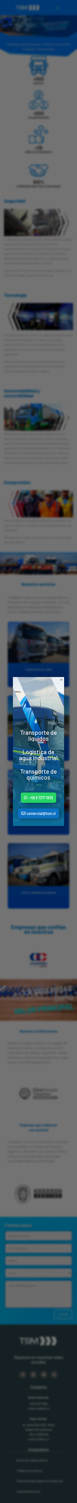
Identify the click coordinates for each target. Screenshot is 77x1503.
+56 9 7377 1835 (41, 797)
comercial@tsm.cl (41, 813)
